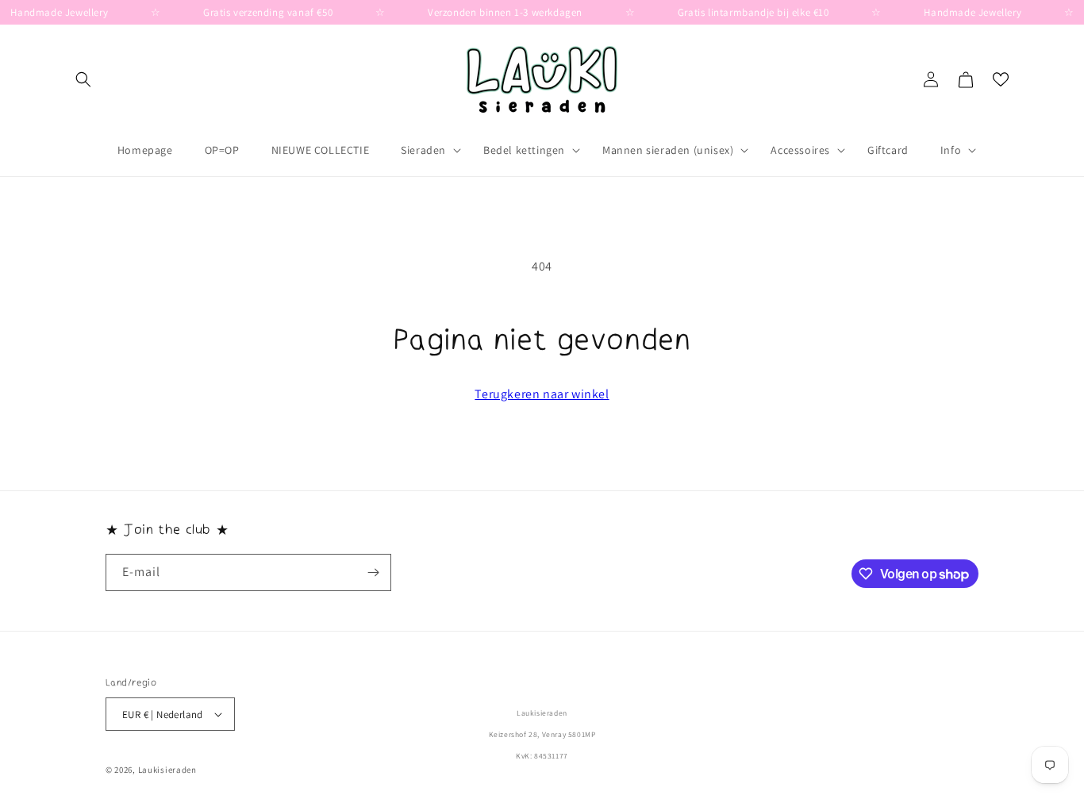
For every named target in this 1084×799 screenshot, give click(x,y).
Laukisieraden (167, 769)
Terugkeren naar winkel (542, 394)
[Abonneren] (373, 572)
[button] (83, 79)
